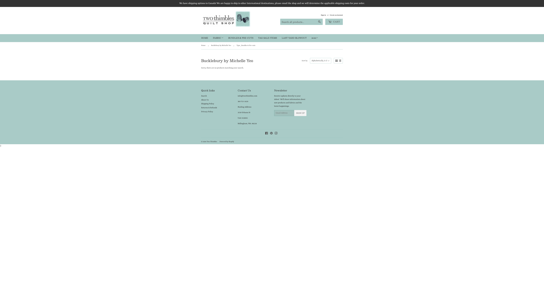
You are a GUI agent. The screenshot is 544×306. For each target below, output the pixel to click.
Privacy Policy (207, 112)
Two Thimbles (212, 142)
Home (204, 38)
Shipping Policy (207, 104)
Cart (336, 21)
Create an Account (336, 15)
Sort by (304, 61)
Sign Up (300, 113)
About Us (205, 100)
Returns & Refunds (209, 108)
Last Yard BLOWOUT (294, 38)
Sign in (323, 15)
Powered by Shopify (227, 142)
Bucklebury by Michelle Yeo (221, 45)
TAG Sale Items (267, 38)
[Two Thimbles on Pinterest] (271, 134)
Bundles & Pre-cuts (240, 38)
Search (204, 96)
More (314, 38)
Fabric (217, 38)
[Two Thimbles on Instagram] (276, 134)
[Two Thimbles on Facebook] (266, 134)
